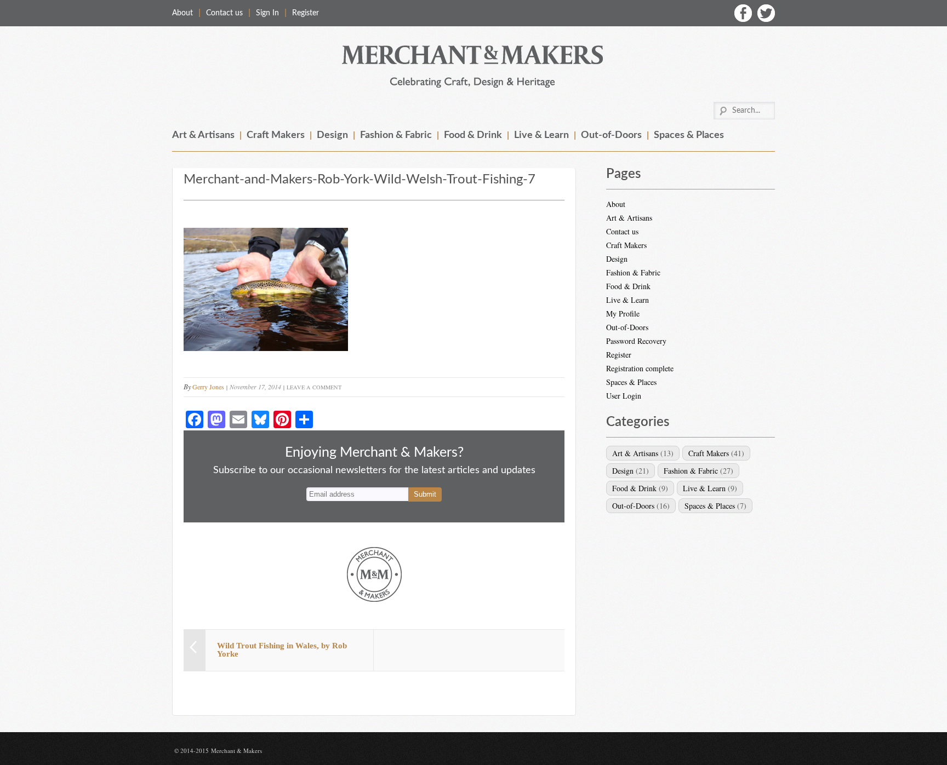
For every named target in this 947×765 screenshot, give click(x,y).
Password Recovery (636, 341)
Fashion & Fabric (396, 135)
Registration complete (640, 368)
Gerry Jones (208, 386)
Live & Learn (541, 135)
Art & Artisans (203, 135)
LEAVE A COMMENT (314, 387)
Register (305, 13)
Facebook (743, 13)
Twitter (766, 13)
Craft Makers (276, 135)
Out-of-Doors (611, 135)
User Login (623, 395)
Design (332, 135)
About (182, 13)
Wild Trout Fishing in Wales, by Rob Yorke (282, 649)
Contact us (224, 13)
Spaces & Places (689, 135)
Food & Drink (473, 135)
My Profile (623, 313)
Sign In (267, 13)
